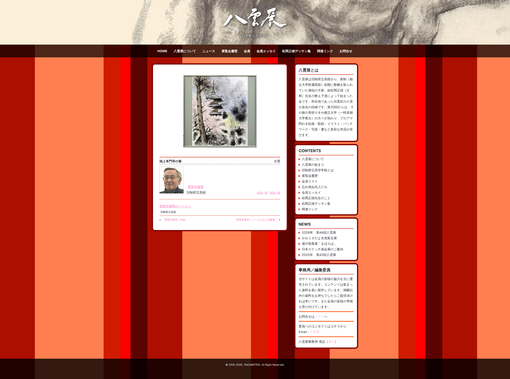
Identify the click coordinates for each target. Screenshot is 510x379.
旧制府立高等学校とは (318, 170)
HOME (162, 51)
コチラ (319, 316)
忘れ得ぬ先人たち (314, 187)
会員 (247, 51)
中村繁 (315, 332)
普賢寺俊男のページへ (175, 206)
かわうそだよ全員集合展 (319, 238)
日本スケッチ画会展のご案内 (322, 249)
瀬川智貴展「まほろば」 (319, 244)
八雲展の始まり (313, 164)
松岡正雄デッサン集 (296, 51)
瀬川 (331, 342)
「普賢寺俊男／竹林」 (175, 219)
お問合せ (345, 51)
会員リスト (310, 181)
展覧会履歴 (229, 51)
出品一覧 (262, 192)
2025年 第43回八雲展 (319, 255)
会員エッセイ (266, 51)
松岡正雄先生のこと (316, 198)
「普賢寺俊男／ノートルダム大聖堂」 (256, 219)
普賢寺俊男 (196, 187)
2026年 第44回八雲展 (319, 232)
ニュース (208, 51)
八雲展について (185, 51)
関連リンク (325, 51)
